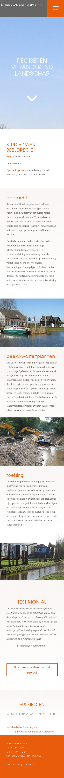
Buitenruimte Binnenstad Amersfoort (36, 731)
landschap (26, 714)
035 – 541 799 (16, 747)
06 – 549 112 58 (18, 752)
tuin (52, 714)
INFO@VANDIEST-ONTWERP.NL (24, 756)
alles (10, 714)
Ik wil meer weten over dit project (32, 669)
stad (41, 714)
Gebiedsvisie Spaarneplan (21, 727)
